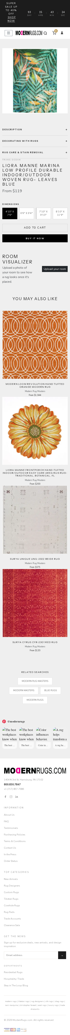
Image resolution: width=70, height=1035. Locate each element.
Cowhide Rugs (12, 905)
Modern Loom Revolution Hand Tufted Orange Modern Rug (35, 385)
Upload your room (55, 269)
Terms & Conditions (15, 841)
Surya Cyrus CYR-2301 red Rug (35, 642)
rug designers (37, 1001)
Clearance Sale (12, 925)
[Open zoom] (35, 80)
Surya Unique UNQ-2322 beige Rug (35, 558)
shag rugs (59, 1001)
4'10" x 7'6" (10, 213)
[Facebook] (5, 796)
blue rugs (50, 690)
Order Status (11, 861)
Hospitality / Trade (14, 978)
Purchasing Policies (14, 834)
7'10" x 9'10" (43, 213)
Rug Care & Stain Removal (23, 152)
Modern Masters (23, 690)
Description (12, 129)
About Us (9, 814)
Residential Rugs (13, 972)
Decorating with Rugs (20, 141)
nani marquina (11, 1005)
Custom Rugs (11, 892)
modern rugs (11, 1001)
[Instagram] (11, 796)
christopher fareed (28, 1005)
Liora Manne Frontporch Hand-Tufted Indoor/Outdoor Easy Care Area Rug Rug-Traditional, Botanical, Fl (35, 472)
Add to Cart (35, 227)
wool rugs (42, 1005)
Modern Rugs (35, 700)
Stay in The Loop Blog (16, 985)
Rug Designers (12, 885)
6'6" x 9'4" (26, 213)
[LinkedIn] (16, 796)
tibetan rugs (23, 1001)
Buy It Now (35, 238)
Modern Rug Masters (35, 681)
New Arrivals (11, 879)
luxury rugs (53, 1005)
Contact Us (10, 847)
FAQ (6, 821)
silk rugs (49, 1001)
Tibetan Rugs (11, 898)
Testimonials (11, 828)
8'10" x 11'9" (60, 213)
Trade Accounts (12, 918)
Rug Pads (9, 912)
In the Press (10, 854)
